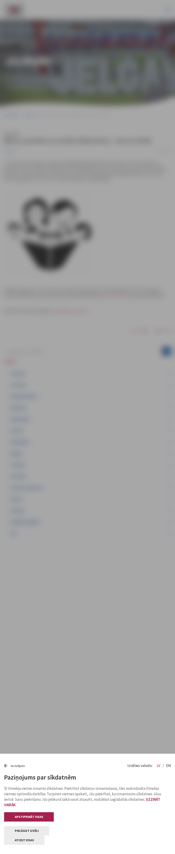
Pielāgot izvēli (27, 831)
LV (159, 765)
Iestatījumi (18, 766)
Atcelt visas (24, 840)
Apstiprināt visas (29, 817)
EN (168, 765)
